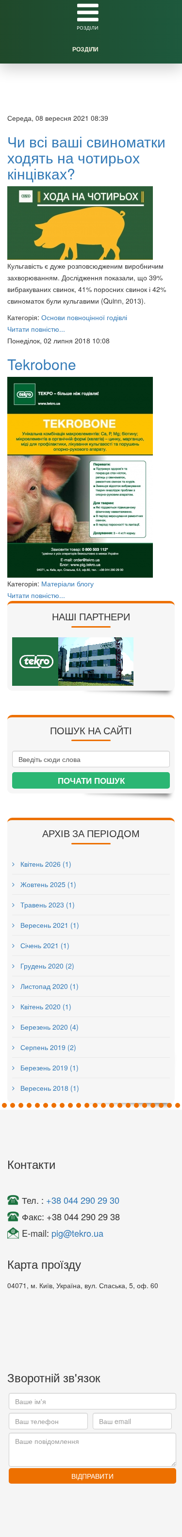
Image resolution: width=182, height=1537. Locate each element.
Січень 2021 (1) (43, 945)
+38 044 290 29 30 (82, 1200)
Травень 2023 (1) (46, 904)
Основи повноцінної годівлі (84, 317)
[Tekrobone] (91, 477)
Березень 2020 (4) (48, 1027)
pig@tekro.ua (77, 1233)
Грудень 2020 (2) (46, 966)
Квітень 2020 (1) (44, 1006)
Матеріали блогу (67, 583)
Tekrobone (41, 364)
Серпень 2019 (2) (47, 1047)
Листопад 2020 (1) (48, 986)
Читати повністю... (36, 329)
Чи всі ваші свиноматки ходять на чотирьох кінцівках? (86, 157)
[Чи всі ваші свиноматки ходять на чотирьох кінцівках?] (91, 223)
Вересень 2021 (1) (48, 925)
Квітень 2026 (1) (44, 864)
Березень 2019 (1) (48, 1067)
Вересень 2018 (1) (48, 1088)
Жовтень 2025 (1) (47, 884)
